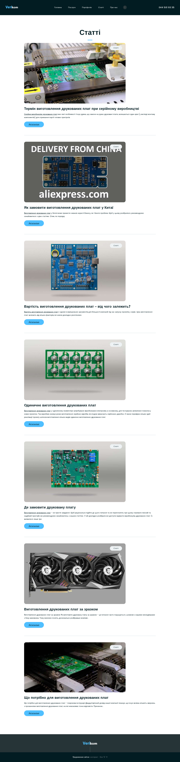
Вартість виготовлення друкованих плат (41, 312)
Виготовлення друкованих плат (37, 213)
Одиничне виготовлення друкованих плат (60, 405)
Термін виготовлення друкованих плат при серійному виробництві (81, 109)
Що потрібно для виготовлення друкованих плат (66, 697)
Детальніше (34, 124)
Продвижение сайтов (81, 757)
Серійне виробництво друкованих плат (40, 114)
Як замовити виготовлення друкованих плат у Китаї (68, 207)
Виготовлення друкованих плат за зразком (61, 609)
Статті (116, 48)
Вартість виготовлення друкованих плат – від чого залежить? (77, 306)
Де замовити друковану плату (50, 507)
